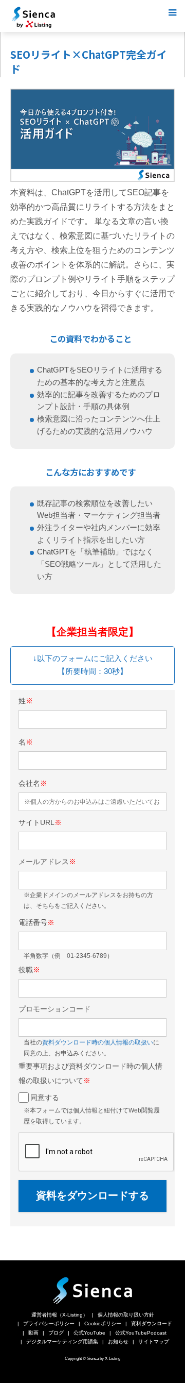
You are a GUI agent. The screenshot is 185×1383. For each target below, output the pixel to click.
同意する (44, 1097)
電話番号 (36, 922)
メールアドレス (47, 861)
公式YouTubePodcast (140, 1333)
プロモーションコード (54, 1009)
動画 (33, 1333)
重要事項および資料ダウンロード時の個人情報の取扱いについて (90, 1073)
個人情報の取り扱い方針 (126, 1315)
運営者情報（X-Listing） (59, 1315)
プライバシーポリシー (49, 1323)
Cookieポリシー (102, 1323)
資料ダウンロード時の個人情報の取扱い (97, 1042)
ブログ (56, 1333)
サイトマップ (153, 1341)
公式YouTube (89, 1333)
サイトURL (40, 822)
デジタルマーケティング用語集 (62, 1341)
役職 (29, 970)
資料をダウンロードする (92, 1195)
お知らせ (118, 1341)
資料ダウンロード (151, 1323)
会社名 (32, 783)
